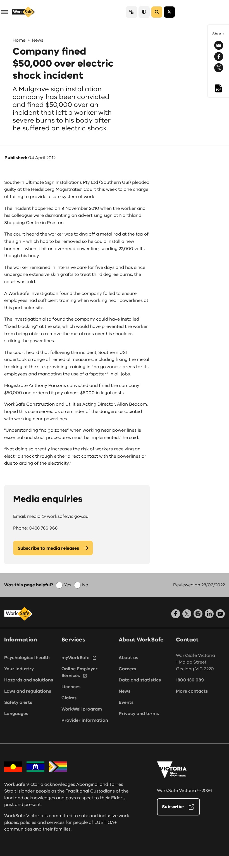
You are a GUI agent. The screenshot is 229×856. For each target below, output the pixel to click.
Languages (16, 714)
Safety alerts (18, 702)
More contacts (192, 691)
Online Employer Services (79, 672)
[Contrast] (144, 12)
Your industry (19, 669)
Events (126, 702)
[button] (4, 11)
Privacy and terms (139, 714)
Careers (127, 669)
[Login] (169, 12)
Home (19, 40)
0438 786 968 (43, 528)
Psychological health (27, 658)
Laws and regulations (27, 691)
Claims (69, 698)
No (85, 585)
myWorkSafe (75, 658)
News (37, 40)
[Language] (132, 12)
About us (128, 658)
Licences (70, 687)
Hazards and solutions (28, 680)
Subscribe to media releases (48, 548)
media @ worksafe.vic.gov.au (58, 516)
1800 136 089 (190, 680)
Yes (67, 585)
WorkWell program (81, 709)
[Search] (156, 12)
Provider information (84, 720)
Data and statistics (140, 680)
